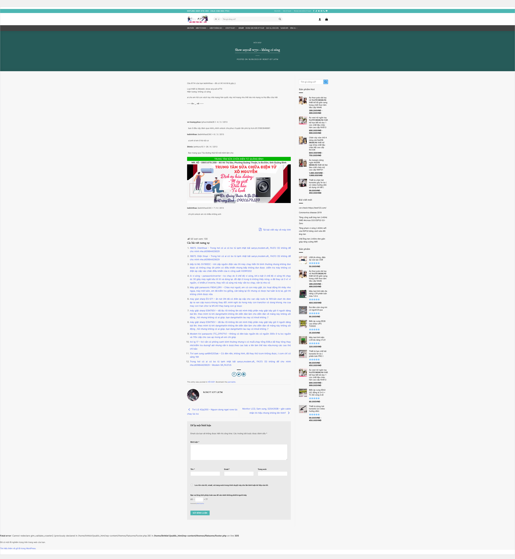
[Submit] (280, 19)
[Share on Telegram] (244, 374)
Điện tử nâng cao (216, 28)
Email (227, 469)
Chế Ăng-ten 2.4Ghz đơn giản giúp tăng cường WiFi (312, 240)
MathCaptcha (200, 503)
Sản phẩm (277, 11)
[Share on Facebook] (234, 374)
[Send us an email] (321, 11)
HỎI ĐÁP (241, 28)
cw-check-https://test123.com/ (312, 208)
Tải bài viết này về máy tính (276, 229)
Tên (192, 469)
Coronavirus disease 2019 (310, 212)
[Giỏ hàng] (326, 19)
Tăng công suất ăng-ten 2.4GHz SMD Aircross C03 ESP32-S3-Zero (313, 220)
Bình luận (194, 442)
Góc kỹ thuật (287, 11)
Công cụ (293, 28)
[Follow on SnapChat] (319, 11)
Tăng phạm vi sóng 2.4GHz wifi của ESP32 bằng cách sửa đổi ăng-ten (312, 231)
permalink (232, 382)
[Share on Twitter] (239, 374)
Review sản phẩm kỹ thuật (302, 11)
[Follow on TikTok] (316, 11)
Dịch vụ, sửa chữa (272, 28)
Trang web (262, 469)
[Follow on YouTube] (326, 11)
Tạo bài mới (284, 28)
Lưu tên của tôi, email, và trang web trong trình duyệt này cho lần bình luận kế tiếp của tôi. (231, 485)
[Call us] (324, 11)
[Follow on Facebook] (313, 11)
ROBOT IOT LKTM (270, 59)
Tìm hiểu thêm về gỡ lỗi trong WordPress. (18, 548)
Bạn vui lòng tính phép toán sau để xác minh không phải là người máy (218, 495)
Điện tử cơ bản (201, 28)
